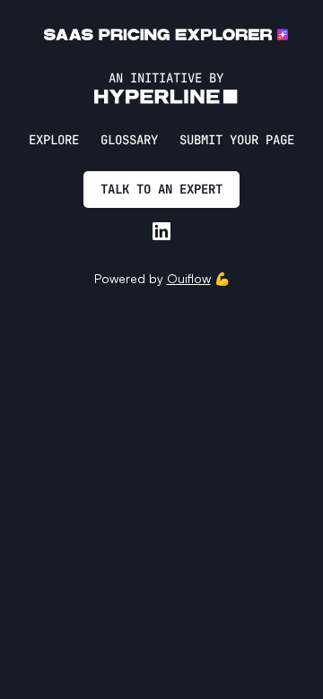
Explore (54, 140)
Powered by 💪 (162, 278)
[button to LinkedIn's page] (161, 231)
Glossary (129, 140)
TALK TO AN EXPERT (161, 189)
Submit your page (236, 140)
